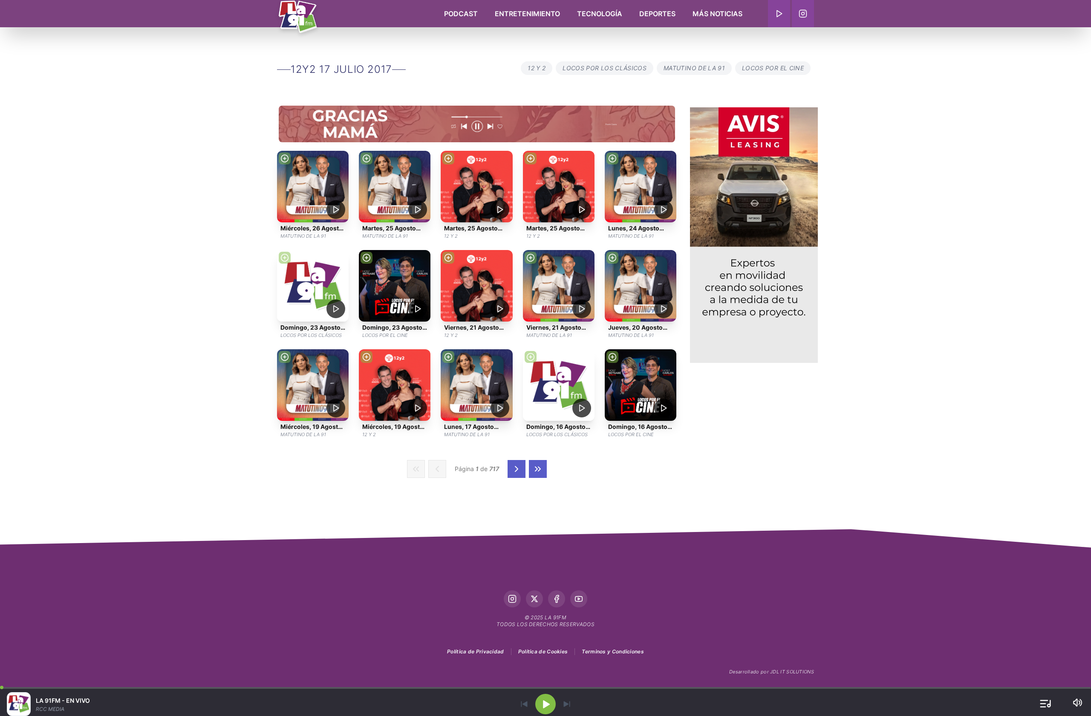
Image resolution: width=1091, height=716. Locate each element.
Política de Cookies (543, 651)
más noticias (717, 13)
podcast (461, 13)
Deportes (657, 13)
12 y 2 (537, 68)
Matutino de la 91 (694, 68)
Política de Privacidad (475, 651)
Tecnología (599, 13)
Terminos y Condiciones (613, 651)
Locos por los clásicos (605, 68)
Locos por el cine (773, 68)
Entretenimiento (527, 13)
